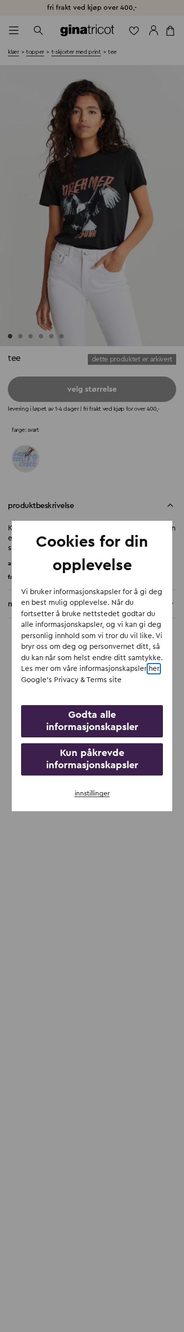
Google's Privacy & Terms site (71, 680)
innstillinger (92, 793)
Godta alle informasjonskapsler (92, 721)
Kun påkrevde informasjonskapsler (92, 759)
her (154, 668)
